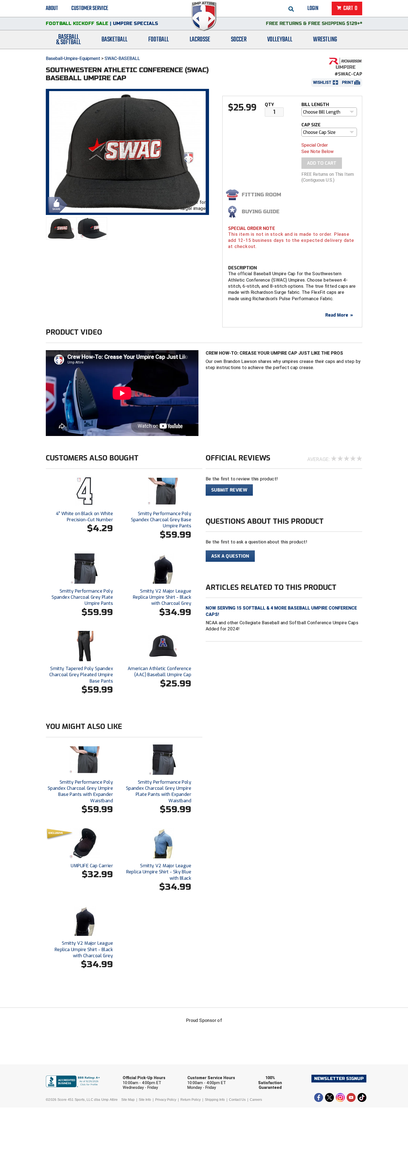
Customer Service (89, 8)
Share (56, 204)
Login (313, 8)
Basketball (114, 39)
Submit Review (229, 490)
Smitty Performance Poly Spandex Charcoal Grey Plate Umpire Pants (82, 597)
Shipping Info (215, 1100)
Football (158, 39)
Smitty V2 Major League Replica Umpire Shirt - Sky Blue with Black (158, 872)
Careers (256, 1100)
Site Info (145, 1100)
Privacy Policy (165, 1100)
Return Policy (190, 1100)
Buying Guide (260, 212)
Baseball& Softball (68, 39)
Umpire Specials (135, 23)
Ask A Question (230, 556)
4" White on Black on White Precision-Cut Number (84, 517)
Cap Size (311, 125)
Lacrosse (200, 39)
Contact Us (237, 1100)
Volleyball (279, 39)
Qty (269, 104)
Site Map (128, 1100)
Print (348, 82)
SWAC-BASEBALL (122, 58)
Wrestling (325, 39)
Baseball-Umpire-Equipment (73, 58)
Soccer (238, 39)
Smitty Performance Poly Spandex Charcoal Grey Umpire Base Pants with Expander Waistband (80, 791)
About (52, 8)
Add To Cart (321, 163)
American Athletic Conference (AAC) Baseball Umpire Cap (159, 672)
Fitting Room (261, 195)
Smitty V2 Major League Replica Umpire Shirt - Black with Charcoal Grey (162, 597)
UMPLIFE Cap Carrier (92, 866)
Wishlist (322, 82)
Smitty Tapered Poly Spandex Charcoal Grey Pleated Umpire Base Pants (81, 675)
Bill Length (315, 104)
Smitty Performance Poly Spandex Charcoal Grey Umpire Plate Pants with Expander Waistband (158, 791)
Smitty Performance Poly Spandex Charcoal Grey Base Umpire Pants (161, 520)
